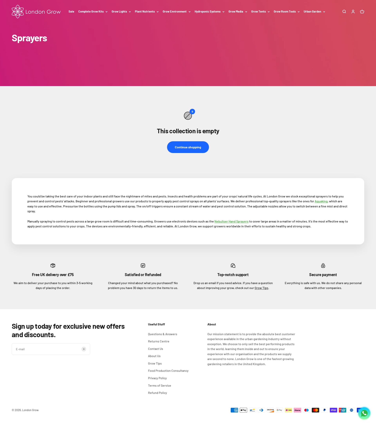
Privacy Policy (157, 378)
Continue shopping (188, 147)
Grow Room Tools (285, 11)
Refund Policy (157, 392)
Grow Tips (261, 288)
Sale (71, 11)
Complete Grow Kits (91, 11)
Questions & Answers (162, 334)
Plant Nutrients (145, 11)
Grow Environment (175, 11)
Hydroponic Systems (208, 11)
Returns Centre (158, 341)
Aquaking (321, 201)
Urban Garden (312, 11)
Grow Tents (258, 11)
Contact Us (155, 348)
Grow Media (236, 11)
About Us (154, 356)
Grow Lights (119, 11)
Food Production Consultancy (168, 370)
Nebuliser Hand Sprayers (231, 221)
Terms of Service (159, 385)
